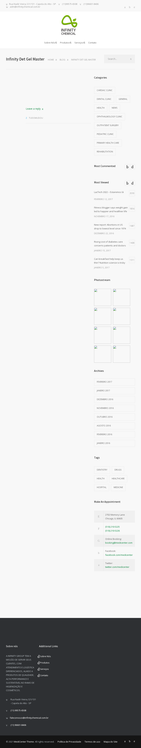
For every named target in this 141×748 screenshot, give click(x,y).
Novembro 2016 (105, 408)
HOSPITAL (101, 487)
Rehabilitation (105, 151)
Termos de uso (92, 741)
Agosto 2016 (104, 425)
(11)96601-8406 (91, 4)
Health (101, 107)
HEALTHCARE (118, 478)
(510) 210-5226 (112, 530)
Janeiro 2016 (103, 443)
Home (51, 59)
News (114, 107)
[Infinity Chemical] (70, 25)
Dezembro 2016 (105, 399)
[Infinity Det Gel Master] (58, 88)
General (123, 99)
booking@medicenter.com (118, 542)
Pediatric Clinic (105, 134)
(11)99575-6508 (69, 4)
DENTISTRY (102, 469)
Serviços (78, 42)
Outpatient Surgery (108, 125)
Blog (62, 59)
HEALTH (101, 478)
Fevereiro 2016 (104, 434)
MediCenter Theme (24, 741)
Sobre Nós (49, 42)
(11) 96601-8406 (18, 725)
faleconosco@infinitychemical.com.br (29, 717)
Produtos (65, 42)
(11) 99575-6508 (18, 710)
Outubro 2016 (104, 416)
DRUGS (118, 469)
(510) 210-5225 (112, 526)
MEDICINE (118, 487)
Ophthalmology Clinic (109, 116)
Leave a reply (33, 108)
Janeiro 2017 (103, 390)
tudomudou (36, 117)
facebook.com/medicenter (119, 554)
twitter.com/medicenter (117, 566)
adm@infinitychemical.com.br (25, 7)
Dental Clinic (104, 99)
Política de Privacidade (69, 741)
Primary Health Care (108, 142)
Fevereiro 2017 (104, 381)
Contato (92, 42)
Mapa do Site (110, 741)
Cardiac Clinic (104, 90)
